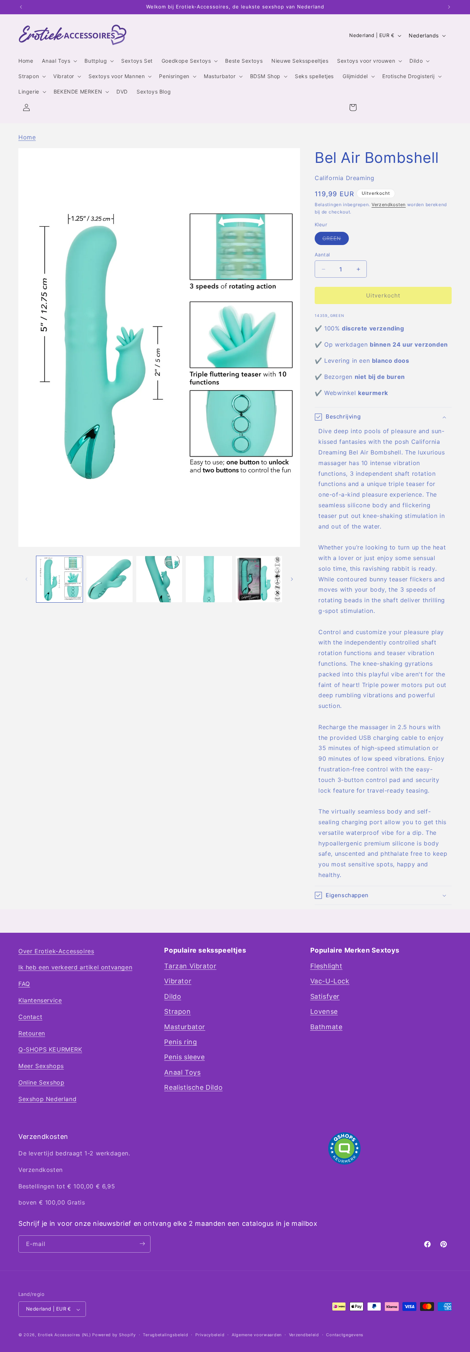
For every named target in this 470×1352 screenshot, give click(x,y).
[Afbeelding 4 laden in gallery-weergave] (209, 579)
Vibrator (177, 981)
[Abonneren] (142, 1243)
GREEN (335, 240)
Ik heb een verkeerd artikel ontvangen (75, 967)
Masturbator (184, 1027)
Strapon (177, 1012)
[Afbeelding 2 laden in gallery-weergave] (109, 579)
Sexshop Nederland (47, 1099)
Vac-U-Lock (330, 981)
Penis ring (180, 1042)
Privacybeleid (209, 1334)
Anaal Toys (182, 1072)
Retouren (31, 1033)
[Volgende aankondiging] (449, 7)
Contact (30, 1016)
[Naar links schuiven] (26, 579)
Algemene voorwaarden (257, 1334)
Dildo (172, 996)
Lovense (324, 1012)
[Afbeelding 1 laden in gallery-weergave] (59, 579)
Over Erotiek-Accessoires (56, 951)
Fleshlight (326, 966)
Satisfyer (325, 996)
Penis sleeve (184, 1057)
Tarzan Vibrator (190, 966)
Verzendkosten (389, 204)
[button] (58, 61)
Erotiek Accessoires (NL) (64, 1335)
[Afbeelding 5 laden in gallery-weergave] (259, 579)
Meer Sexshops (41, 1066)
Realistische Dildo (193, 1088)
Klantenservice (40, 1000)
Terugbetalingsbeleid (165, 1334)
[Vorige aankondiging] (21, 7)
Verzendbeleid (304, 1334)
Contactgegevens (345, 1334)
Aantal (322, 254)
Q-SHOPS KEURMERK (50, 1049)
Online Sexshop (41, 1082)
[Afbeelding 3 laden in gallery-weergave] (159, 579)
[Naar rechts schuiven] (292, 579)
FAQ (24, 984)
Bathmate (326, 1027)
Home (27, 137)
